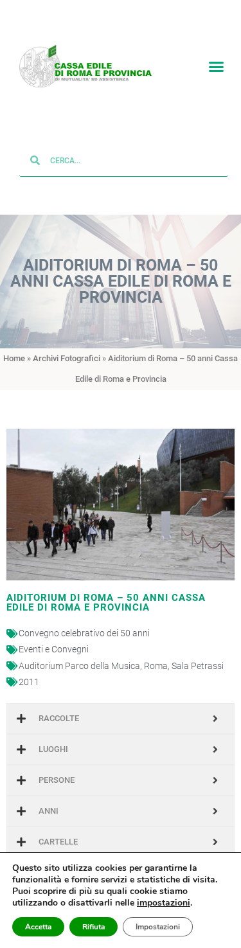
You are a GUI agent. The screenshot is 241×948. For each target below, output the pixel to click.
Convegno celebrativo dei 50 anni (84, 634)
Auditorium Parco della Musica (79, 666)
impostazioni (163, 903)
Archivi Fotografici (66, 359)
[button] (216, 67)
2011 (29, 682)
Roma (156, 666)
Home (14, 359)
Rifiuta (93, 927)
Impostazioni (158, 927)
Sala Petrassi (198, 666)
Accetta (38, 927)
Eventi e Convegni (54, 650)
